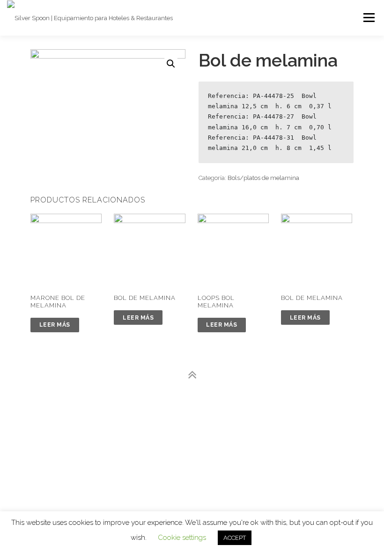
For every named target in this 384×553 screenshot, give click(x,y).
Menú (369, 17)
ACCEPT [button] (234, 537)
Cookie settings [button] (182, 537)
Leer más (54, 324)
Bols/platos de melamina (263, 177)
